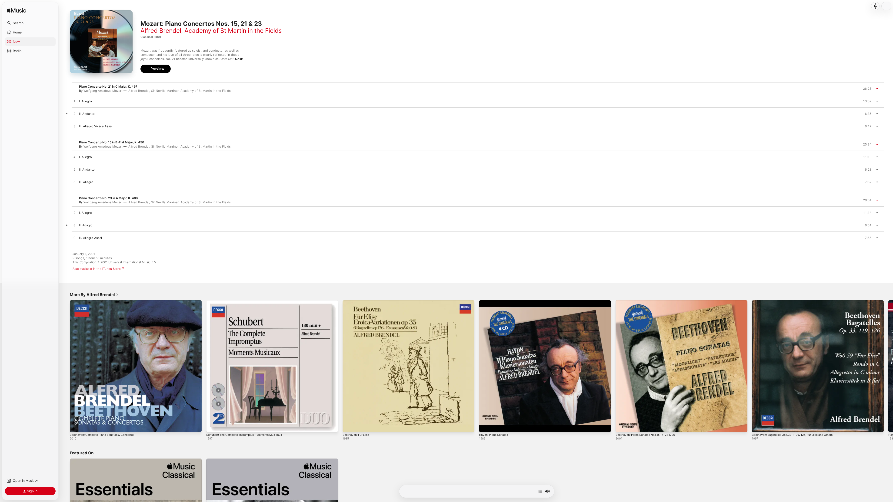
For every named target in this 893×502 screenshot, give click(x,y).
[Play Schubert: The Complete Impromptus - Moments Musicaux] (212, 426)
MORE (239, 59)
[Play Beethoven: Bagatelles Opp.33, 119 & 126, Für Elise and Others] (757, 426)
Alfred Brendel (160, 30)
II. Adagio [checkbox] (85, 225)
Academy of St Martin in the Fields (233, 30)
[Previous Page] (65, 366)
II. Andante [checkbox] (87, 114)
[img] (16, 10)
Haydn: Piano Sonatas (495, 302)
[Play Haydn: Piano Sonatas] (484, 426)
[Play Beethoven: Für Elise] (348, 426)
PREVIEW (866, 101)
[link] (94, 294)
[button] (30, 23)
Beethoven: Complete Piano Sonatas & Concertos (106, 302)
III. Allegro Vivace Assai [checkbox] (95, 126)
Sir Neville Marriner (165, 90)
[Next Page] (888, 366)
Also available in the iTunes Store (97, 269)
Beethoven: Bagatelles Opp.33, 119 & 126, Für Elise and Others (797, 302)
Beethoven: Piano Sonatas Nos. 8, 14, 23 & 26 (649, 302)
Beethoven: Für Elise (358, 302)
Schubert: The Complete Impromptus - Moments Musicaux (249, 302)
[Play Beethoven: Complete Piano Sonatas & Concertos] (75, 426)
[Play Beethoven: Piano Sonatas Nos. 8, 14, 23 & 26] (621, 426)
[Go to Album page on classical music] (875, 6)
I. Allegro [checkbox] (85, 101)
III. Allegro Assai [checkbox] (90, 238)
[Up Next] (540, 491)
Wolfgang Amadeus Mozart (103, 90)
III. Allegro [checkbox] (86, 182)
